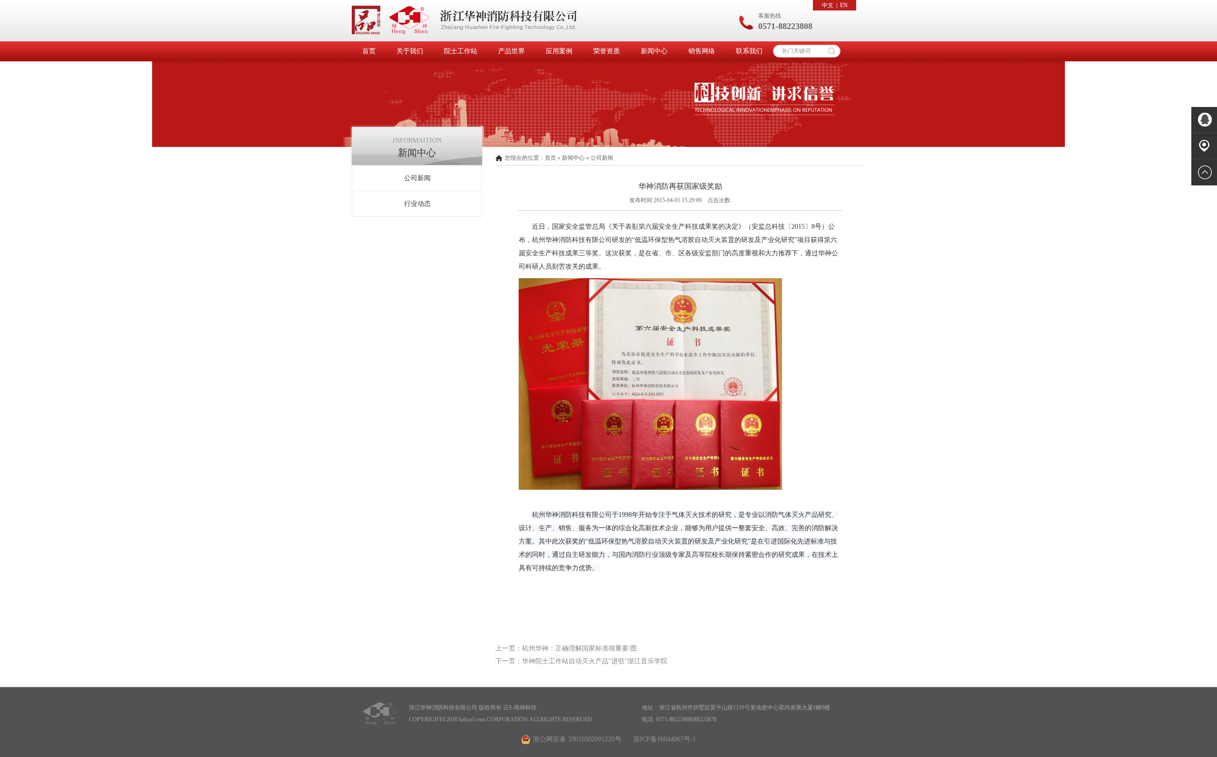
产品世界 (511, 51)
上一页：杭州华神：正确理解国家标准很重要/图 (566, 648)
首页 (369, 51)
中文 (827, 5)
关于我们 (409, 51)
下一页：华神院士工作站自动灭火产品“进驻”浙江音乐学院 (581, 661)
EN (844, 5)
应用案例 (559, 51)
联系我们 (749, 51)
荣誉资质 (606, 51)
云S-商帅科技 (520, 707)
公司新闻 (417, 178)
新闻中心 (654, 51)
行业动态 (417, 203)
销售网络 (701, 51)
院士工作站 (460, 51)
